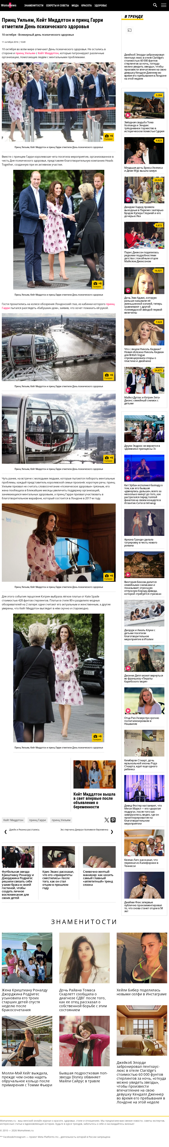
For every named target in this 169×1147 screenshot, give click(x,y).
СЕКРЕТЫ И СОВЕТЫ (57, 5)
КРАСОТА (86, 5)
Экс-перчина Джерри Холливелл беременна (87, 831)
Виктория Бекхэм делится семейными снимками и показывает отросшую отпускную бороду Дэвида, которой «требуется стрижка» (142, 588)
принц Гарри (37, 820)
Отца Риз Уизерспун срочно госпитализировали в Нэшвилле (141, 721)
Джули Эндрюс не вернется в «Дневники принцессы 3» (142, 447)
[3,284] (144, 117)
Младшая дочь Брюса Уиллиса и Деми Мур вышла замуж (143, 169)
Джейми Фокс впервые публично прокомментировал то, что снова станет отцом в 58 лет (143, 906)
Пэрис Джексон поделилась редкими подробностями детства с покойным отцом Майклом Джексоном (141, 257)
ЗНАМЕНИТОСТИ (33, 5)
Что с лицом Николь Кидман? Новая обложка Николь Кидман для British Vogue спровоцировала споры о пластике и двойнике (144, 355)
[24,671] (144, 393)
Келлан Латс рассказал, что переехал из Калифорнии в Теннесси (141, 863)
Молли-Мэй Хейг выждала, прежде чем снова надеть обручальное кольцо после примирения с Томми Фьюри (27, 1079)
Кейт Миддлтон (48, 53)
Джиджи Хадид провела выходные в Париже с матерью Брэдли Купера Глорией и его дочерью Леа (143, 211)
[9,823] (144, 163)
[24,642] (144, 202)
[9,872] (144, 248)
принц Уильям (25, 53)
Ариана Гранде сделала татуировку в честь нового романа (140, 542)
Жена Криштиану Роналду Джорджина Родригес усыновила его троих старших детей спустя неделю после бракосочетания (25, 1000)
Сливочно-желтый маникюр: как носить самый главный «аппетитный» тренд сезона (98, 878)
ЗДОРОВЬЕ (100, 5)
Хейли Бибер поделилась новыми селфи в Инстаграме (142, 992)
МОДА (75, 5)
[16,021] (144, 293)
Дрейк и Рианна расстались (21, 831)
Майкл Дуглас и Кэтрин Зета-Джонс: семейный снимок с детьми (142, 400)
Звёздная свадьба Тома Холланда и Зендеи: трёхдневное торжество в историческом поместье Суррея (144, 126)
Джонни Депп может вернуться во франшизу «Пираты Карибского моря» (143, 678)
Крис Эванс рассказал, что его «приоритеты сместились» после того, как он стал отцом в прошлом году (58, 880)
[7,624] (144, 344)
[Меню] (163, 5)
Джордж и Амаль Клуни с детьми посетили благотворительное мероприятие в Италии (139, 634)
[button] (157, 5)
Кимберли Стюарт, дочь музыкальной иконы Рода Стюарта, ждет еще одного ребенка (140, 765)
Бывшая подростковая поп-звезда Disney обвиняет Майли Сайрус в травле (83, 1077)
